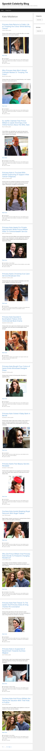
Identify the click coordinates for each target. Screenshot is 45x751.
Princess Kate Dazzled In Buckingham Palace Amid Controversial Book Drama (12, 319)
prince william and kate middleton (18, 264)
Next (10, 746)
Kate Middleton (6, 58)
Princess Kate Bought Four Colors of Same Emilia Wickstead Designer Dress (16, 368)
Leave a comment (6, 63)
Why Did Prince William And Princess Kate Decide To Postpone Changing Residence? (16, 556)
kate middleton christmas (11, 308)
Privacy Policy (8, 10)
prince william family (8, 265)
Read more (4, 55)
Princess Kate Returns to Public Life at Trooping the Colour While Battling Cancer (16, 26)
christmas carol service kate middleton (10, 307)
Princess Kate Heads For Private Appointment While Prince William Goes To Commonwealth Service (15, 229)
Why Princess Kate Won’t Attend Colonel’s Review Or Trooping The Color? (15, 72)
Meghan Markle (12, 686)
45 (7, 746)
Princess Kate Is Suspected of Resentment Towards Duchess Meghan (13, 651)
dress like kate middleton (8, 356)
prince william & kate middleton (10, 60)
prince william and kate (7, 264)
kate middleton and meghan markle (19, 356)
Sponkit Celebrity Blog (15, 3)
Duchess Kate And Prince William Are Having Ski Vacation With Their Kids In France (16, 700)
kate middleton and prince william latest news (11, 59)
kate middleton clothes (20, 308)
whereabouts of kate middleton (22, 545)
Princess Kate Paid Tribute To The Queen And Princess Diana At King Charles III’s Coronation (15, 605)
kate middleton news (13, 357)
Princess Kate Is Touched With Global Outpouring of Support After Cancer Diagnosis (15, 175)
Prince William (11, 160)
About (2, 10)
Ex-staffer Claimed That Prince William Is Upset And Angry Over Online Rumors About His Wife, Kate (15, 123)
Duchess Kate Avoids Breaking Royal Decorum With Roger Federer (16, 512)
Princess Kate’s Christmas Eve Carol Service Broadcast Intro (16, 275)
